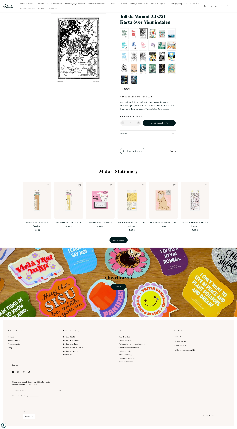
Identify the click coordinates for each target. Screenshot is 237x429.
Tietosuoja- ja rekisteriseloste (132, 344)
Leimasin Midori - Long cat (100, 222)
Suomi (27, 417)
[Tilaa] (60, 390)
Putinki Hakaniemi (71, 340)
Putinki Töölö (69, 337)
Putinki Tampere (70, 351)
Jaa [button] (171, 151)
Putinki (211, 415)
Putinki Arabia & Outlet (73, 348)
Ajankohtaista (14, 344)
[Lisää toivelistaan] (100, 19)
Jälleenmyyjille (125, 351)
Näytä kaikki (119, 240)
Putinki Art (67, 355)
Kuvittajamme (14, 340)
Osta (118, 286)
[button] (42, 3)
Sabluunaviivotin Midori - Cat (69, 222)
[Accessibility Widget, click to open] (3, 425)
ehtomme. (34, 396)
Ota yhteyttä (124, 337)
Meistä (11, 337)
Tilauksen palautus (126, 358)
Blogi (10, 348)
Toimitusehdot (124, 340)
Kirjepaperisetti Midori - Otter (163, 222)
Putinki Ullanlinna (71, 344)
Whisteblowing (125, 355)
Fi (227, 6)
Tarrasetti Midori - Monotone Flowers (195, 224)
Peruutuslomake (125, 362)
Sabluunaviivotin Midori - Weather (37, 224)
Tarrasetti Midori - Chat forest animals (132, 224)
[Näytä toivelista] (211, 6)
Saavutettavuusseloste (128, 348)
